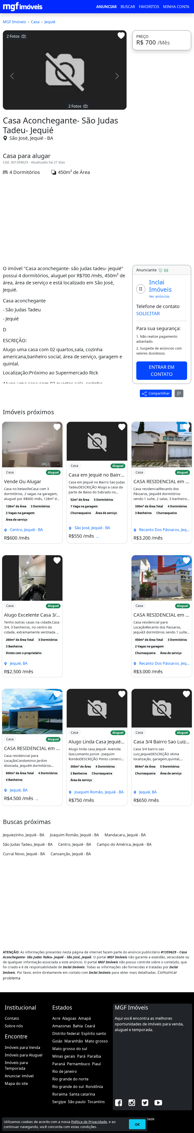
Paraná (58, 1063)
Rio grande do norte (70, 1079)
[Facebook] (118, 1102)
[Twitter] (145, 1102)
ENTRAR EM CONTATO (161, 370)
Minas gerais (63, 1056)
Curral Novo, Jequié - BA (24, 853)
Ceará (90, 1025)
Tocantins (96, 1101)
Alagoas (69, 1018)
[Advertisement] (65, 220)
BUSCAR (128, 6)
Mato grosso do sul (69, 1048)
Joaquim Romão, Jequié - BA (74, 834)
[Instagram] (132, 1102)
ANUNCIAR (106, 6)
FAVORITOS (149, 6)
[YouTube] (158, 1102)
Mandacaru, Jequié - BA (125, 834)
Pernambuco (78, 1063)
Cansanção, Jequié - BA (71, 853)
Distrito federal (65, 1033)
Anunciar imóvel (19, 1075)
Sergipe (59, 1101)
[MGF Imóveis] (23, 6)
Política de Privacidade (89, 1121)
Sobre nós (14, 1025)
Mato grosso (96, 1041)
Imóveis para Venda (22, 1047)
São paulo (77, 1101)
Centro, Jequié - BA (74, 844)
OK (137, 1124)
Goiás (57, 1041)
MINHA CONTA (176, 6)
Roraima (59, 1094)
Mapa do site (16, 1083)
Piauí (96, 1063)
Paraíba (94, 1056)
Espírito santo (93, 1033)
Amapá (84, 1018)
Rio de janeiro (64, 1071)
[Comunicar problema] (179, 393)
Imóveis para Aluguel (23, 1055)
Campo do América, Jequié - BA (124, 844)
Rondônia (94, 1086)
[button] (12, 76)
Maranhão (73, 1041)
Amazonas (61, 1025)
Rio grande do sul (68, 1086)
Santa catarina (82, 1094)
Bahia (78, 1025)
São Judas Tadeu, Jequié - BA (28, 844)
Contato (12, 1018)
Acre (56, 1018)
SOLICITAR (148, 313)
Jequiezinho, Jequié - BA (23, 834)
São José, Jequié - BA (31, 138)
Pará (81, 1056)
